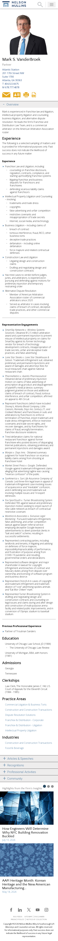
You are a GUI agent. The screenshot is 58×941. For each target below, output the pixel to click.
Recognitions (15, 765)
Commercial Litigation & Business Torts (26, 704)
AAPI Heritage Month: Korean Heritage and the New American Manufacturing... (26, 884)
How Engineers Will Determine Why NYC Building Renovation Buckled (25, 832)
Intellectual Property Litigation (20, 730)
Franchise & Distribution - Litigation (23, 725)
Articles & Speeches (20, 758)
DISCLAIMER (39, 917)
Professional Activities (21, 771)
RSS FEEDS (17, 917)
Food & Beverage (14, 748)
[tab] (29, 104)
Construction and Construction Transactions (28, 709)
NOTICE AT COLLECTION (36, 919)
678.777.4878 (12, 87)
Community (14, 778)
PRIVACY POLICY (17, 919)
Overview (13, 104)
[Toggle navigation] (52, 4)
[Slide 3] (52, 786)
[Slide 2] (48, 786)
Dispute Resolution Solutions (20, 715)
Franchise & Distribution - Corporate (24, 720)
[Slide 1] (44, 786)
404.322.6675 (11, 83)
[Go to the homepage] (14, 4)
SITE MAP (28, 917)
